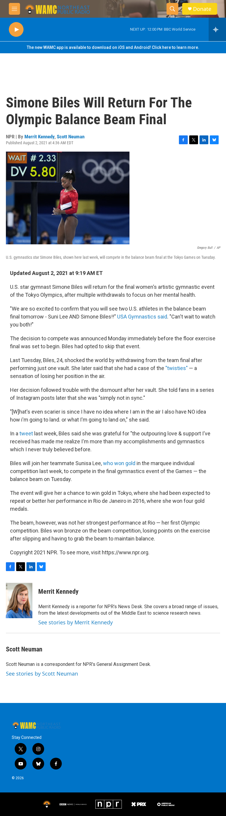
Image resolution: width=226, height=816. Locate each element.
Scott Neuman (70, 137)
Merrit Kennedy (39, 137)
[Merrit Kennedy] (19, 600)
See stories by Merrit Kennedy (75, 622)
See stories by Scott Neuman (42, 673)
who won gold (119, 463)
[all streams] (217, 29)
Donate (202, 9)
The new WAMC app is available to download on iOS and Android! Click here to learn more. (113, 47)
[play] (16, 29)
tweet (26, 433)
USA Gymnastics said (142, 317)
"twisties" (176, 368)
